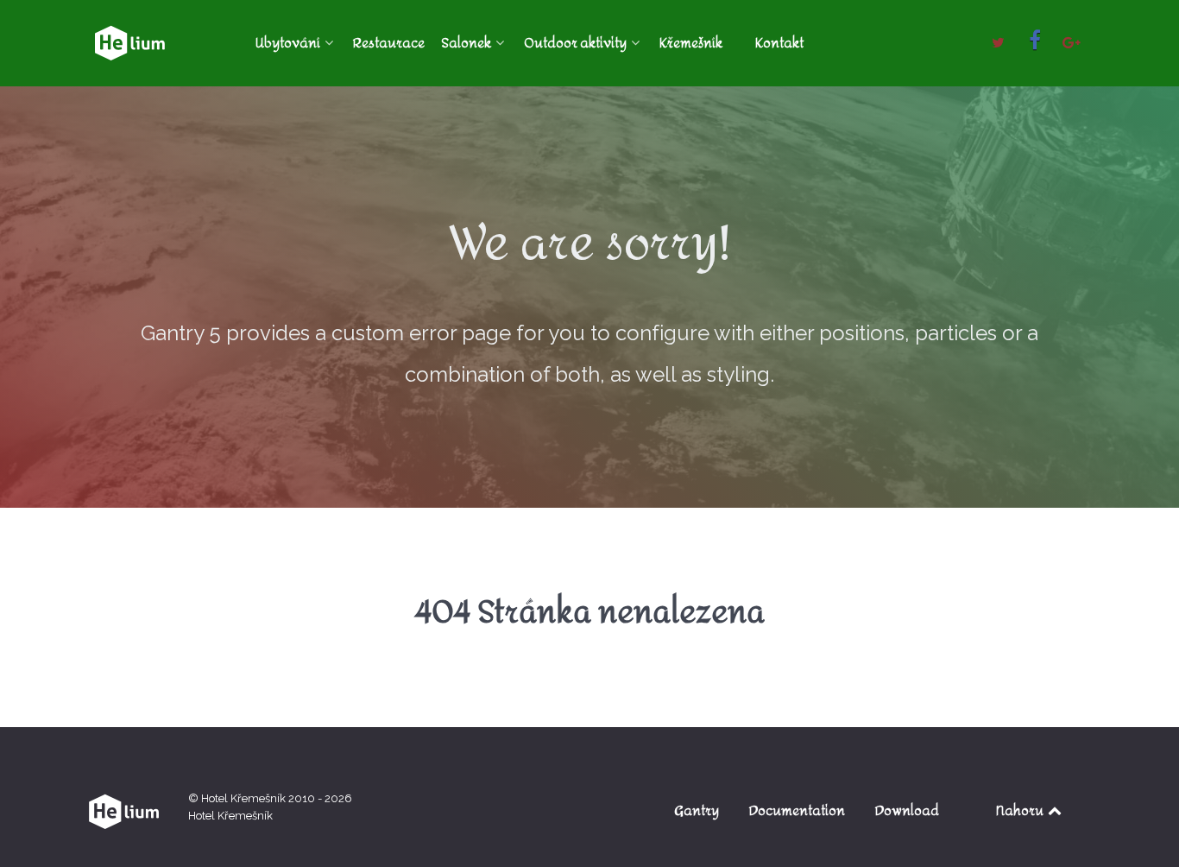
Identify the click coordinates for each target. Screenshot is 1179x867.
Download (907, 810)
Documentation (797, 810)
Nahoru (1021, 810)
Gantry (696, 810)
